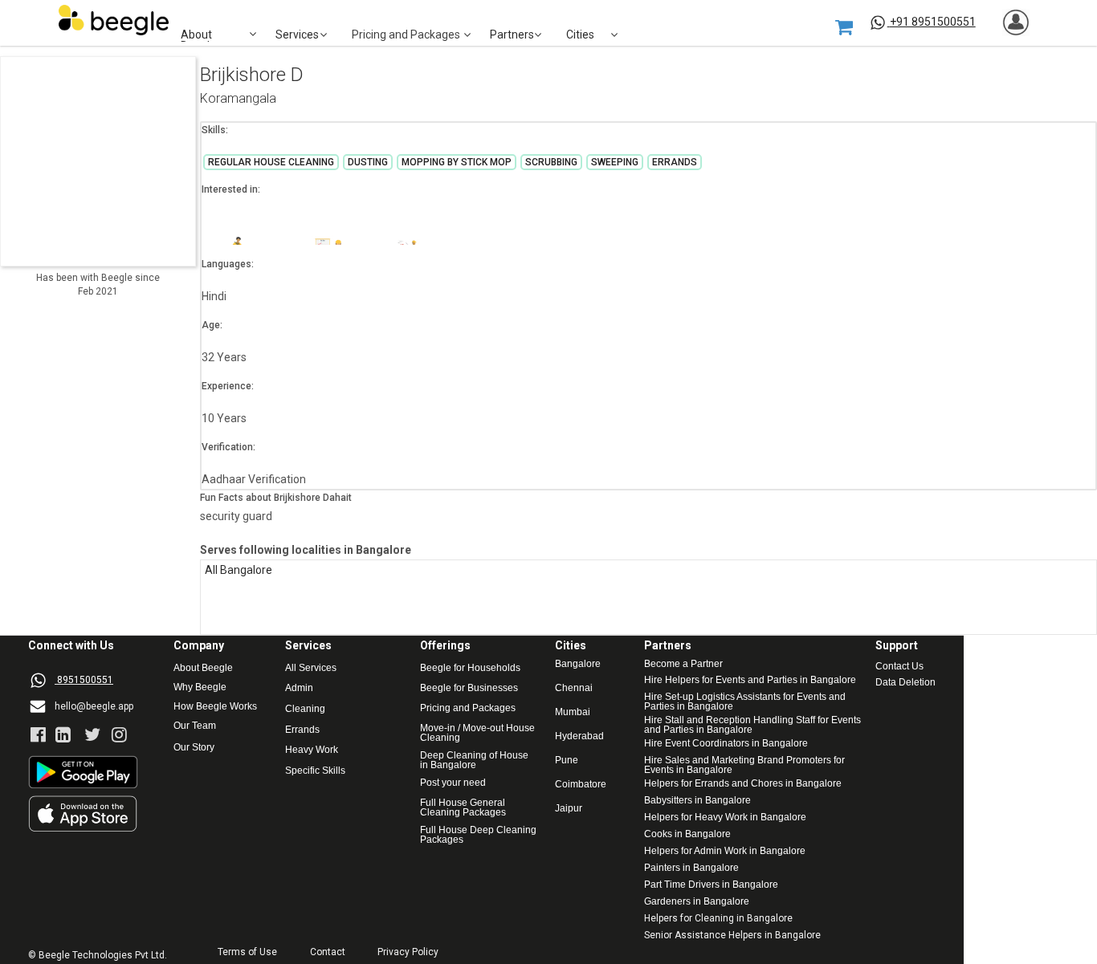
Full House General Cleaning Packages (464, 807)
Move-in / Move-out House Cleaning (477, 732)
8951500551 (85, 679)
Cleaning (305, 709)
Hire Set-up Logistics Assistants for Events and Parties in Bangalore (746, 701)
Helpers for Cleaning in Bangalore (718, 918)
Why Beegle (199, 687)
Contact (327, 952)
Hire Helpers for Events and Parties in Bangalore (750, 680)
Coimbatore (580, 784)
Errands (302, 730)
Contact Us (899, 666)
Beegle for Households (470, 668)
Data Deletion (905, 682)
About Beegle (203, 668)
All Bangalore (238, 570)
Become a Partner (683, 664)
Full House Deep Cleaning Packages (479, 834)
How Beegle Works (215, 707)
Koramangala (238, 99)
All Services (310, 668)
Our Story (193, 747)
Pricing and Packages (468, 708)
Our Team (194, 726)
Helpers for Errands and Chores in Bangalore (743, 784)
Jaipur (568, 808)
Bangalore (578, 664)
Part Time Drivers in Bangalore (711, 885)
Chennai (574, 688)
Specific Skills (315, 771)
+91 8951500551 (933, 21)
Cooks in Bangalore (687, 834)
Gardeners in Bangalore (696, 902)
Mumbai (572, 712)
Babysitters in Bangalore (697, 800)
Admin (299, 688)
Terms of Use (247, 952)
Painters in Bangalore (691, 868)
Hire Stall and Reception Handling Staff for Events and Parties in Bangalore (752, 724)
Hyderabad (579, 736)
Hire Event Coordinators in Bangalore (726, 743)
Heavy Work (311, 750)
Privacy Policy (407, 952)
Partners (512, 35)
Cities (580, 35)
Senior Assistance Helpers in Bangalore (732, 935)
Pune (566, 760)
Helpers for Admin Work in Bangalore (724, 851)
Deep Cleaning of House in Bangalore (475, 760)
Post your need (453, 783)
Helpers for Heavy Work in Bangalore (725, 817)
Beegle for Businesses (469, 688)
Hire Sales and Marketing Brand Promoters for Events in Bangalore (745, 765)
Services (297, 35)
